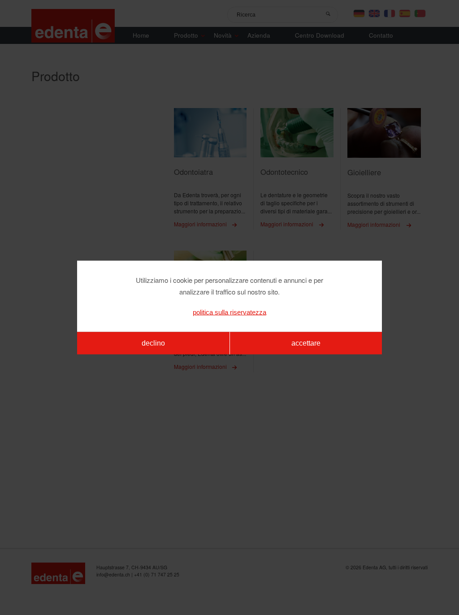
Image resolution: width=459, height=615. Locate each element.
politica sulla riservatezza (229, 312)
